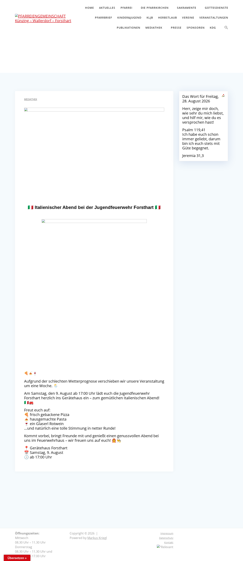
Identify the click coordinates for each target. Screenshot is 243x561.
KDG (213, 27)
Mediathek (153, 27)
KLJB (150, 17)
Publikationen (128, 27)
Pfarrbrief (103, 17)
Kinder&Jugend (129, 17)
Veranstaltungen (213, 17)
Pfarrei (126, 7)
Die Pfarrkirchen (155, 7)
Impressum (166, 533)
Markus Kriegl (97, 538)
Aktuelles (107, 7)
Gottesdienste (216, 7)
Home (89, 7)
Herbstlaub (167, 17)
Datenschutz (166, 538)
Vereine (188, 17)
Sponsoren (196, 27)
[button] (226, 28)
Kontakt (168, 542)
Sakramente (186, 7)
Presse (176, 27)
